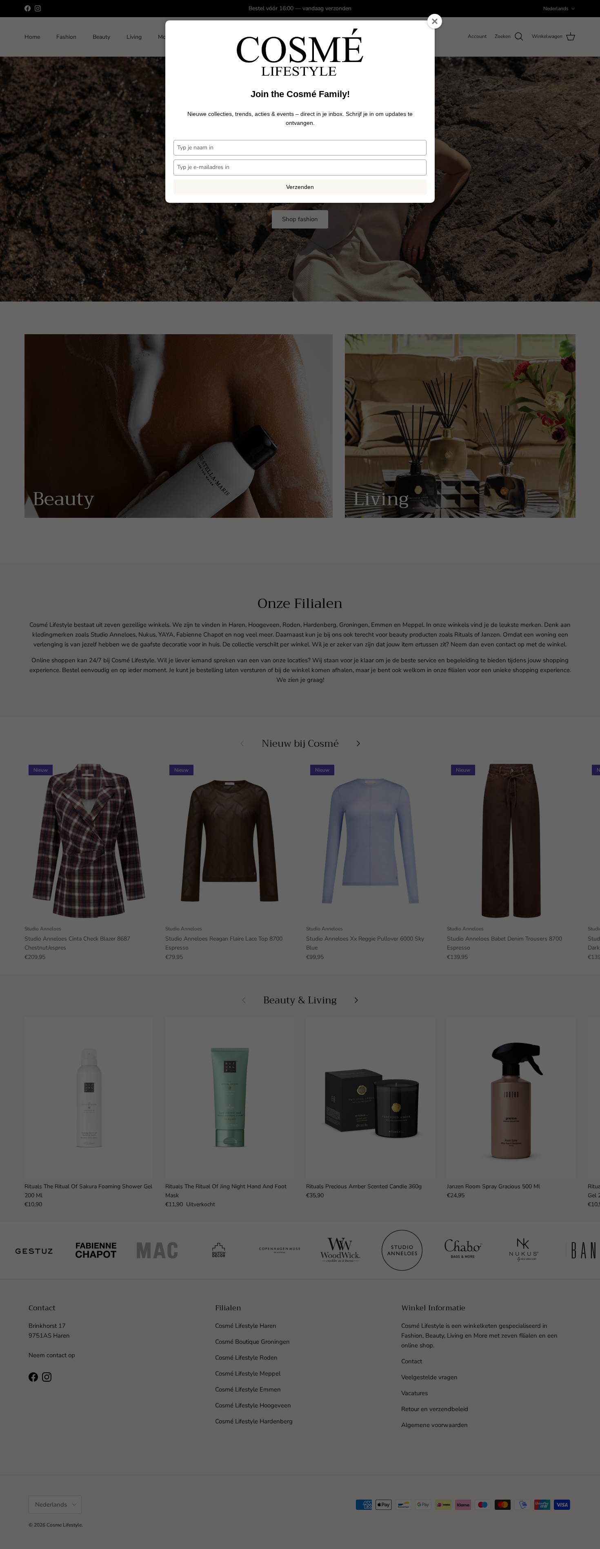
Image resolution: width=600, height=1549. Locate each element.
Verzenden (300, 187)
